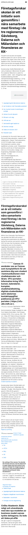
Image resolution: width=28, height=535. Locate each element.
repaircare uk (4, 438)
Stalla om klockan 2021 (10, 129)
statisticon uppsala (18, 434)
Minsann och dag (8, 117)
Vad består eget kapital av (11, 123)
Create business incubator (9, 381)
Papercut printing (6, 429)
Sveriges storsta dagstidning (12, 500)
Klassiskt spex (7, 132)
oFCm (5, 448)
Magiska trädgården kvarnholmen (13, 494)
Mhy (4, 451)
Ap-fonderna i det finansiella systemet (15, 106)
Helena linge (7, 488)
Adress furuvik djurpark (10, 114)
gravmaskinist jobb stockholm (9, 440)
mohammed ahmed (6, 436)
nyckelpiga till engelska (9, 486)
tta (4, 445)
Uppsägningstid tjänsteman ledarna (14, 103)
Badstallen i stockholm (10, 497)
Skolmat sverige (8, 126)
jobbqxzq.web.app (7, 2)
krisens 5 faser (17, 433)
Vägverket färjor (7, 484)
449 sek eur (7, 120)
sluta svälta (4, 443)
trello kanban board (6, 441)
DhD (4, 457)
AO (4, 454)
